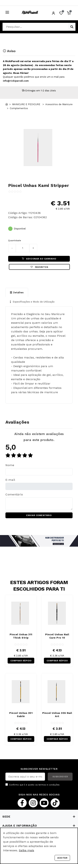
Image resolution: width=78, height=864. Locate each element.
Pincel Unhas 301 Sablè (20, 714)
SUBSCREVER (60, 776)
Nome (9, 465)
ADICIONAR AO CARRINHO (40, 258)
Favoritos (41, 267)
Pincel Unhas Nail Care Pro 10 (57, 636)
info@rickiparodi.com (16, 80)
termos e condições (48, 785)
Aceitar (62, 858)
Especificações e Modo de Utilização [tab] (33, 301)
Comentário (14, 494)
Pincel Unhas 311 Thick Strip (21, 636)
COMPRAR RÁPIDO (21, 660)
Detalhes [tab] (18, 292)
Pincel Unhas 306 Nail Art (57, 714)
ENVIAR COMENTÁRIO (39, 515)
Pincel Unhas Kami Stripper (38, 185)
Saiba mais (26, 850)
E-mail (10, 479)
